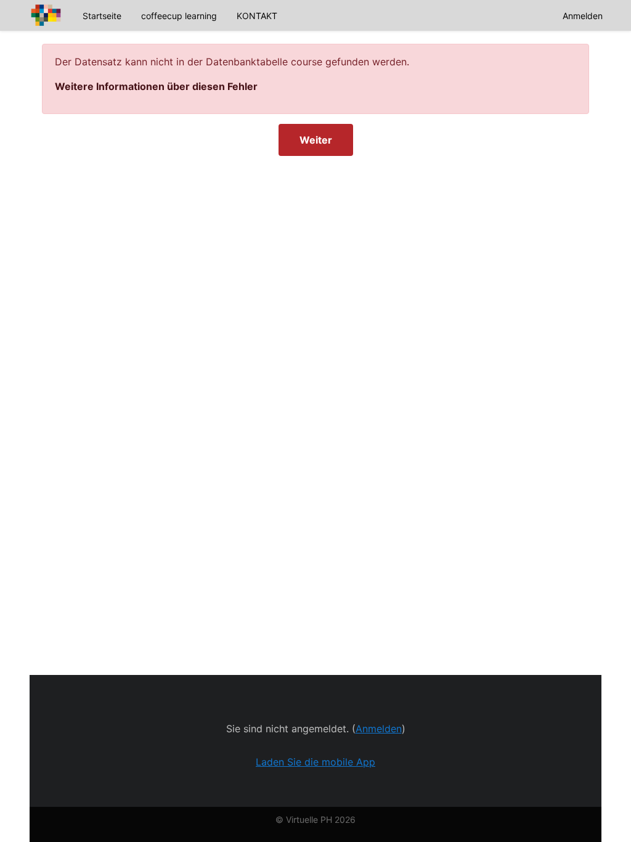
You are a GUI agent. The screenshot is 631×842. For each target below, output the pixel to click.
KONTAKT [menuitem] (257, 15)
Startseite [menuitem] (102, 15)
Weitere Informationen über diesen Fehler (156, 86)
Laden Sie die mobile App (315, 762)
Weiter (315, 140)
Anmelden (583, 15)
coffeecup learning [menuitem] (179, 15)
